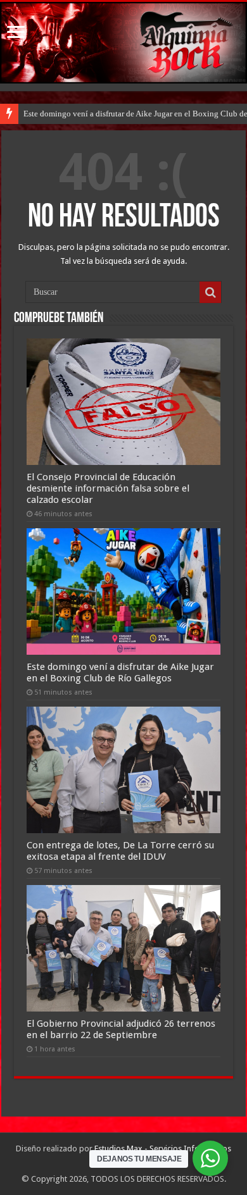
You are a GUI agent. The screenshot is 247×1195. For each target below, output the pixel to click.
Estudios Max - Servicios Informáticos (162, 1148)
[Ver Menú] (15, 33)
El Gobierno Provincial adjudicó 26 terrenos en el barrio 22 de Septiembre (121, 1029)
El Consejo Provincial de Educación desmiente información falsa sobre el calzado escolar (108, 488)
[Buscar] (210, 292)
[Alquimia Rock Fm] (123, 43)
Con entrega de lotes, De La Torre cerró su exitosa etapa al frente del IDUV (120, 850)
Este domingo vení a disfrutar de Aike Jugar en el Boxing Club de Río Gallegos (120, 672)
